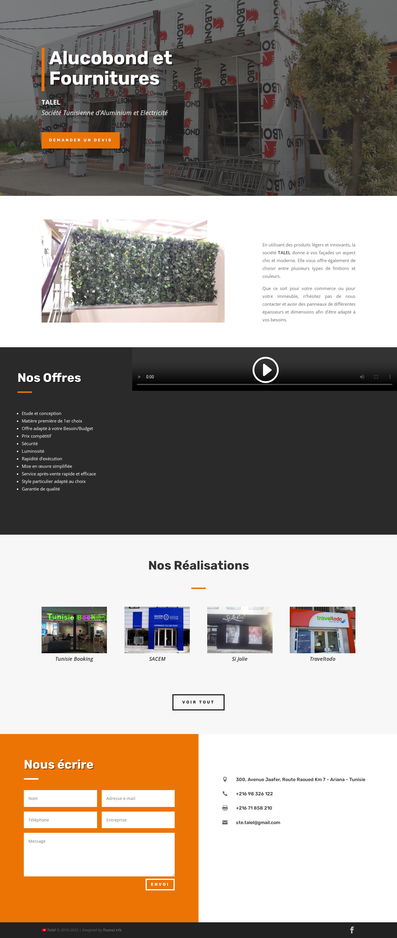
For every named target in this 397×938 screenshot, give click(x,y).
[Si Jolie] (240, 630)
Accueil (252, 20)
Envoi (160, 884)
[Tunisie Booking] (74, 630)
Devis (350, 20)
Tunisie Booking (74, 658)
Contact (331, 20)
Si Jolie (240, 658)
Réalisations (278, 20)
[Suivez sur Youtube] (298, 750)
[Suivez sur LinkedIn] (286, 750)
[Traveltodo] (322, 630)
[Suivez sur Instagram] (274, 750)
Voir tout (198, 702)
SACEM (157, 658)
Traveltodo (322, 658)
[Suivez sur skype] (309, 750)
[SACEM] (157, 630)
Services (303, 20)
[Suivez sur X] (321, 750)
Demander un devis (80, 140)
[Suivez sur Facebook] (263, 750)
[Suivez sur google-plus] (332, 750)
